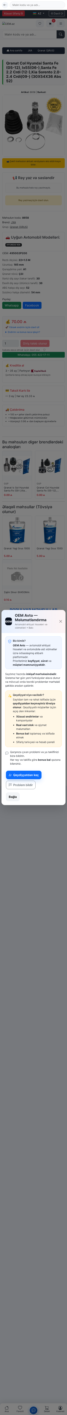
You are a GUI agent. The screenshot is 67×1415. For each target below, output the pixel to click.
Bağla (13, 797)
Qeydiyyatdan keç (25, 775)
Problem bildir (22, 785)
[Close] (60, 621)
